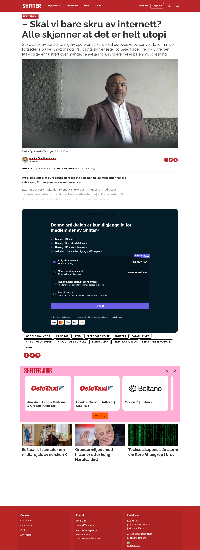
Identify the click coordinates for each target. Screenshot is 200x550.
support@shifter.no (85, 525)
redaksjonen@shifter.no (88, 538)
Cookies (24, 530)
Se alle (98, 415)
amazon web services (72, 341)
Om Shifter (25, 520)
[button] (167, 370)
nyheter (120, 336)
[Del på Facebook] (166, 160)
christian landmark (39, 341)
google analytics (38, 336)
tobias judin (100, 341)
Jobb (86, 5)
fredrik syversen (125, 341)
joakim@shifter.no (136, 528)
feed (29, 347)
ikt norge (61, 336)
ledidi (78, 336)
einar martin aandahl (156, 341)
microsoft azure (98, 336)
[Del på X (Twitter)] (171, 160)
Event (98, 5)
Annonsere (72, 5)
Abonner (143, 5)
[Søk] (169, 6)
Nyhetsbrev (54, 5)
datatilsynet (140, 336)
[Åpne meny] (178, 6)
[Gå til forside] (32, 6)
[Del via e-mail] (175, 160)
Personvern (26, 525)
